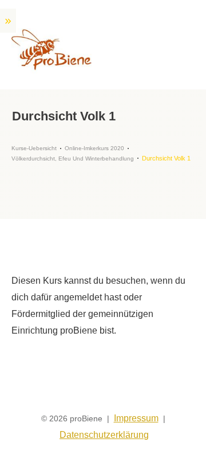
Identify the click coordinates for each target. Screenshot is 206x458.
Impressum (136, 418)
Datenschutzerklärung (104, 435)
